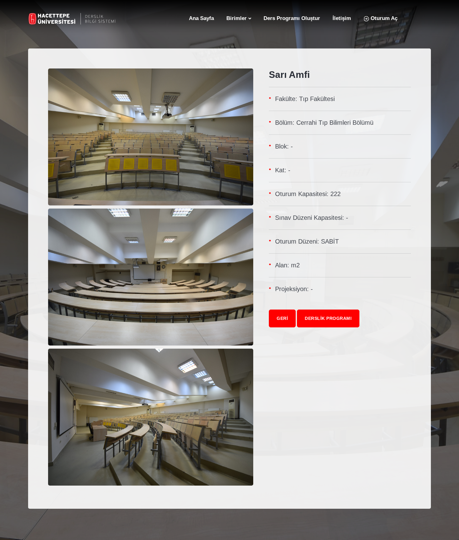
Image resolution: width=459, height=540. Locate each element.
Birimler (236, 18)
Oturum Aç (383, 18)
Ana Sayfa (201, 18)
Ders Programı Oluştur (292, 18)
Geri (282, 318)
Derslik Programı (328, 318)
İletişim (342, 18)
